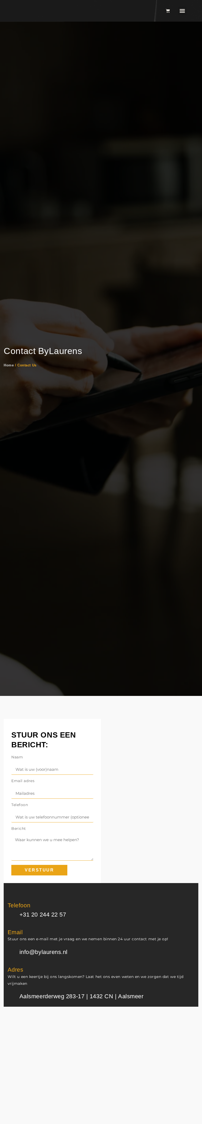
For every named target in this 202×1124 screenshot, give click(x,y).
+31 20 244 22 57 (42, 914)
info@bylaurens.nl (43, 952)
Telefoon (19, 805)
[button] (182, 11)
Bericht (18, 829)
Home (9, 365)
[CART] (167, 10)
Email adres (22, 781)
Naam (17, 757)
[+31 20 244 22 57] (12, 915)
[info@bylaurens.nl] (12, 953)
